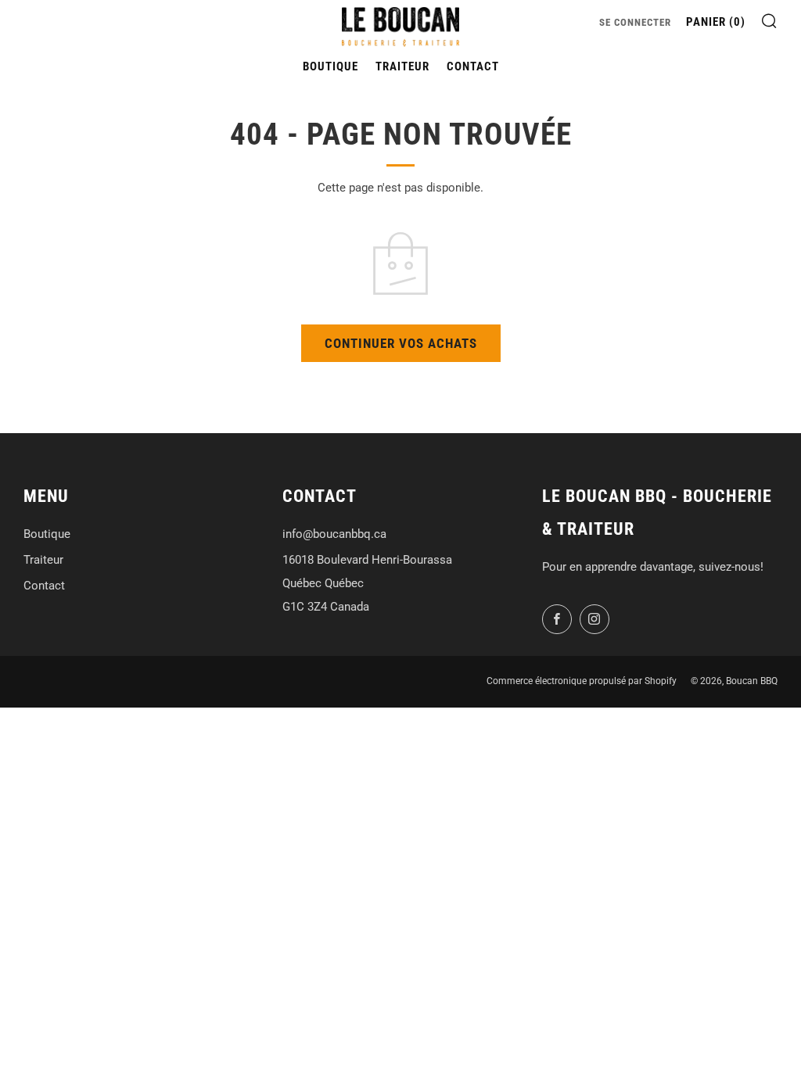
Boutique (330, 66)
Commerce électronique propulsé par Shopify (582, 681)
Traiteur (402, 66)
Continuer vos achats (401, 343)
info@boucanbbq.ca (334, 534)
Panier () (715, 22)
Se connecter (635, 22)
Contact (473, 66)
